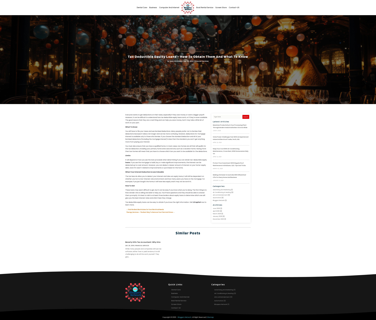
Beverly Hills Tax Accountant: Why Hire (142, 242)
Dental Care (142, 7)
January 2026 (217, 216)
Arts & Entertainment (220, 195)
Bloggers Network (219, 200)
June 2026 (216, 208)
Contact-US (234, 7)
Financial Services (201, 61)
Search (245, 117)
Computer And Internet (169, 7)
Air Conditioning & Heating (222, 192)
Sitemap (210, 317)
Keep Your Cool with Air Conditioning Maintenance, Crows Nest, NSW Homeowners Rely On (230, 151)
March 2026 (217, 214)
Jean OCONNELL (176, 61)
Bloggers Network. (185, 317)
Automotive (217, 198)
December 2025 (218, 219)
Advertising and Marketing (222, 190)
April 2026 (216, 211)
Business (153, 7)
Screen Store (221, 7)
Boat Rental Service (204, 7)
